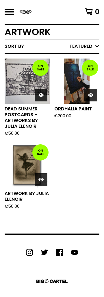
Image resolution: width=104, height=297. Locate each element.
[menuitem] (52, 46)
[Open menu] (9, 11)
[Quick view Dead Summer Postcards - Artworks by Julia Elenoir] (41, 95)
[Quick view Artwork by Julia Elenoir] (41, 179)
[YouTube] (74, 252)
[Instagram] (29, 252)
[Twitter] (44, 252)
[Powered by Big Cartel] (52, 281)
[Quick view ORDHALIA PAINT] (90, 95)
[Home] (25, 12)
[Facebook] (59, 252)
